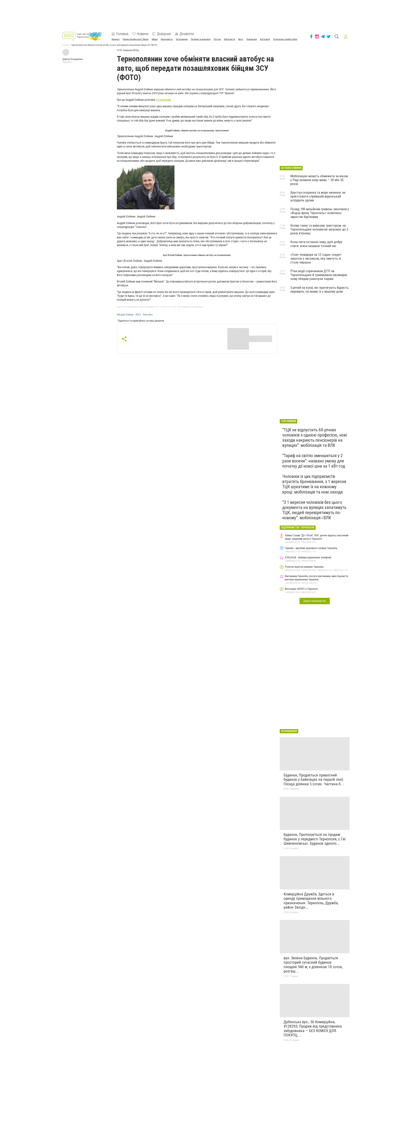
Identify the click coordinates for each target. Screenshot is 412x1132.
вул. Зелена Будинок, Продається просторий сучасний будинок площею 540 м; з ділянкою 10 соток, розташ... (313, 965)
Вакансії (116, 39)
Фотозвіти (265, 39)
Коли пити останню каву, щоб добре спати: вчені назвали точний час (316, 244)
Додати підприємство (314, 600)
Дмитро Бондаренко (72, 59)
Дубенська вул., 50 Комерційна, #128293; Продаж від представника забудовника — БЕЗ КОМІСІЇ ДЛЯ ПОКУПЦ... (313, 1029)
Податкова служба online (285, 39)
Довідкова (251, 39)
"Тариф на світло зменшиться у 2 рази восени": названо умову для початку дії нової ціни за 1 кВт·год (313, 461)
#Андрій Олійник (125, 314)
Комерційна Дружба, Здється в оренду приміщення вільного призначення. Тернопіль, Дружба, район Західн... (311, 901)
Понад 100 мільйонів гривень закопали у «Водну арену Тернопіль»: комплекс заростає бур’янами (319, 213)
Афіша (155, 39)
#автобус (148, 314)
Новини (142, 33)
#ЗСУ (138, 314)
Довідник (164, 33)
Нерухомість (167, 39)
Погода (217, 39)
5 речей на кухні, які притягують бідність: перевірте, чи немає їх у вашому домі (319, 289)
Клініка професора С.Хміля (135, 39)
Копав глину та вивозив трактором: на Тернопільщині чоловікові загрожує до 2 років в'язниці (319, 229)
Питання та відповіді (201, 39)
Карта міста (229, 39)
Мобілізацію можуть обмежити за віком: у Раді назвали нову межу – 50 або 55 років (319, 180)
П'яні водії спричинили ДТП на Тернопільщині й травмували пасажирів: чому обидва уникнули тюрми (318, 275)
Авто (240, 39)
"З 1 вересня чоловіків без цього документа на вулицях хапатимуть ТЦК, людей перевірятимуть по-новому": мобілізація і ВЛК (314, 510)
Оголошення (182, 39)
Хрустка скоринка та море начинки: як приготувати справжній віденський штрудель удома (318, 196)
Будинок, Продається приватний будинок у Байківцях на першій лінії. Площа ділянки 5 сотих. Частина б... (314, 779)
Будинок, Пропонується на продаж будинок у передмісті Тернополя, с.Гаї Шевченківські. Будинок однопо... (314, 839)
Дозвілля (186, 33)
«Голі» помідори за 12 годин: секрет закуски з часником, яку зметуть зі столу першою (316, 258)
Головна (122, 33)
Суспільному (163, 99)
